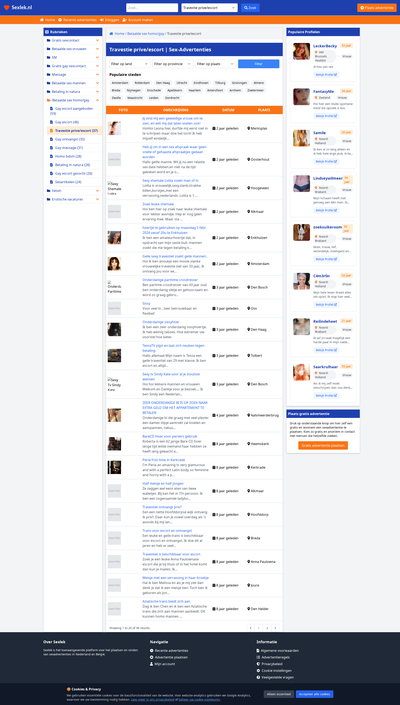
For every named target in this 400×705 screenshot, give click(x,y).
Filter (259, 64)
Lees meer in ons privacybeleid (152, 699)
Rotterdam (142, 83)
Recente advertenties (79, 20)
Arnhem (235, 90)
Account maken (140, 20)
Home (50, 20)
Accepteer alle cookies (314, 694)
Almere (259, 83)
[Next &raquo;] (275, 628)
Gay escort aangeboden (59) (71, 111)
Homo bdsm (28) (67, 156)
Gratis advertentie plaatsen (323, 445)
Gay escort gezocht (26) (73, 173)
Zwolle (116, 98)
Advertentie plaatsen (171, 657)
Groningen (239, 83)
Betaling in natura (66, 91)
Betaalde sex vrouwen (69, 49)
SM (54, 57)
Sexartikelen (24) (67, 182)
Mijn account (165, 664)
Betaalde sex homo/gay (70, 100)
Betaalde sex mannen (69, 83)
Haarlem (195, 90)
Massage (59, 74)
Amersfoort (215, 90)
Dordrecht (172, 98)
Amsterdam (120, 83)
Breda (116, 90)
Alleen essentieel (279, 694)
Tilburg (220, 83)
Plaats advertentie (378, 7)
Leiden (154, 98)
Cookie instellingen (277, 670)
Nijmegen (134, 90)
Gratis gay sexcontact (69, 66)
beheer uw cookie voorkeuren (199, 699)
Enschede (154, 90)
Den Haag (163, 83)
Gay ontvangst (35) (69, 139)
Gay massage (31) (68, 147)
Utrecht (182, 83)
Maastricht (135, 98)
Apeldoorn (175, 90)
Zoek (252, 7)
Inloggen (111, 20)
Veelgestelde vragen (278, 677)
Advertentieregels (276, 657)
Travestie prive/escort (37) (76, 130)
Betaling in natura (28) (72, 165)
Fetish (56, 190)
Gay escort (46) (66, 122)
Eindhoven (201, 83)
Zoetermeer (256, 90)
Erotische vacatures (67, 199)
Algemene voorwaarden (280, 650)
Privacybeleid (272, 664)
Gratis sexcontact (65, 40)
